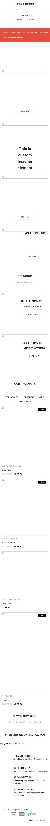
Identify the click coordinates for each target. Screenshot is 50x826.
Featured (29, 397)
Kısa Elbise (12, 538)
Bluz (4, 696)
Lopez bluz (7, 700)
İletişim (43, 820)
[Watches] (25, 200)
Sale (41, 397)
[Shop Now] (25, 94)
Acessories (34, 256)
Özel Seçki (12, 466)
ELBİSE (5, 466)
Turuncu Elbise (8, 542)
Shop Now (25, 111)
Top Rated (25, 401)
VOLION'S (24, 810)
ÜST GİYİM (10, 696)
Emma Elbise (8, 470)
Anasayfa (19, 20)
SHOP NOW (32, 314)
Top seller (12, 397)
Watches (25, 217)
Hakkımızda (33, 820)
